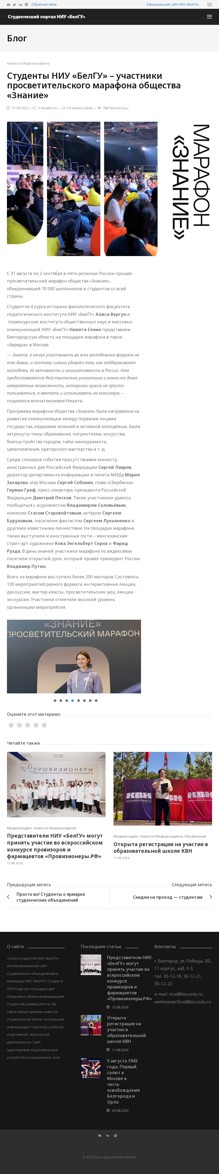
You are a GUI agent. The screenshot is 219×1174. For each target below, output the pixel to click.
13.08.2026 (15, 863)
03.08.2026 (120, 1110)
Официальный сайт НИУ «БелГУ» (172, 4)
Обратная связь (44, 4)
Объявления (195, 836)
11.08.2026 (121, 858)
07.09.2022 (20, 107)
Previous (15, 657)
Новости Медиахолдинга (28, 63)
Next (133, 657)
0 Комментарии (80, 107)
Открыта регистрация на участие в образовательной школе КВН (161, 848)
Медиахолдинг (19, 828)
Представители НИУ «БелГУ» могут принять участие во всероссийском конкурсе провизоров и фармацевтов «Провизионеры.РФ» (55, 846)
